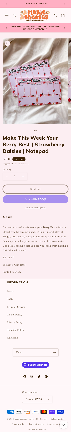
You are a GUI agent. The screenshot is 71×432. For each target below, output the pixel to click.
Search (10, 291)
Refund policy (57, 419)
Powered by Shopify (38, 419)
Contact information (37, 429)
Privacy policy (19, 424)
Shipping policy (54, 424)
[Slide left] (28, 130)
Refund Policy (14, 314)
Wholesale (12, 337)
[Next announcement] (64, 4)
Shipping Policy (15, 330)
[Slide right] (43, 130)
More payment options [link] (36, 207)
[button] (7, 15)
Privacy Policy (15, 322)
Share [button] (9, 217)
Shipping (6, 164)
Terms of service (36, 424)
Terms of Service (16, 307)
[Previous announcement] (6, 4)
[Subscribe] (54, 352)
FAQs (10, 299)
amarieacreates (21, 419)
